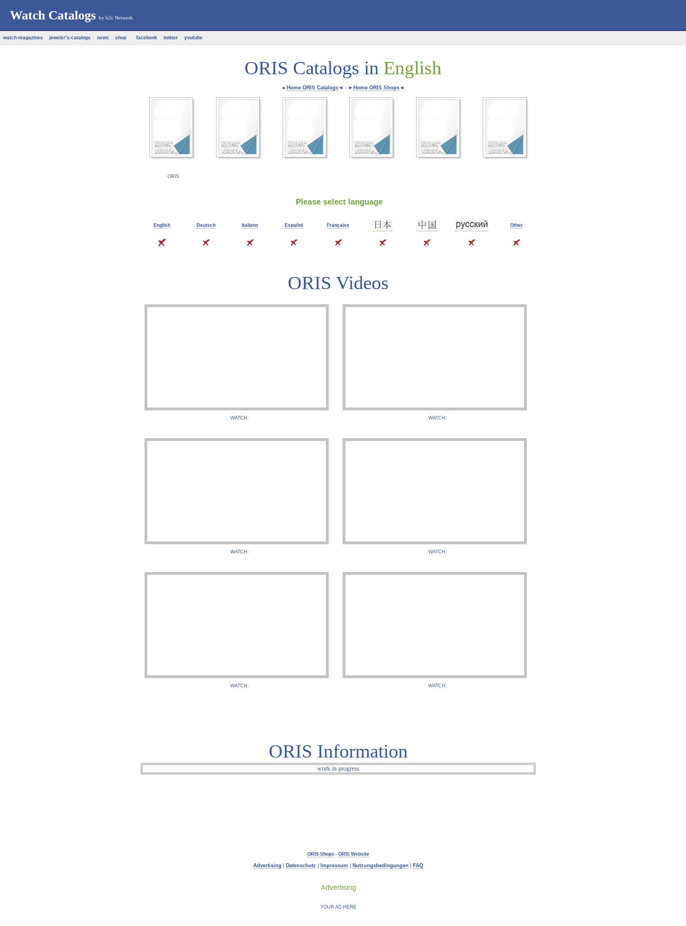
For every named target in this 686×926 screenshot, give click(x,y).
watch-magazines (23, 38)
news (103, 38)
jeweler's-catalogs (70, 38)
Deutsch (206, 225)
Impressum (334, 865)
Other (516, 225)
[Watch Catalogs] (209, 33)
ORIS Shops (320, 854)
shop (120, 38)
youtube (193, 38)
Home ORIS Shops (376, 88)
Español (294, 225)
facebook (145, 38)
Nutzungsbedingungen (381, 865)
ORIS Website (353, 854)
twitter (171, 38)
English (162, 225)
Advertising (267, 865)
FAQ (418, 865)
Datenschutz (301, 865)
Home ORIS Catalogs (312, 88)
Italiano (250, 225)
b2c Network (119, 18)
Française (338, 225)
